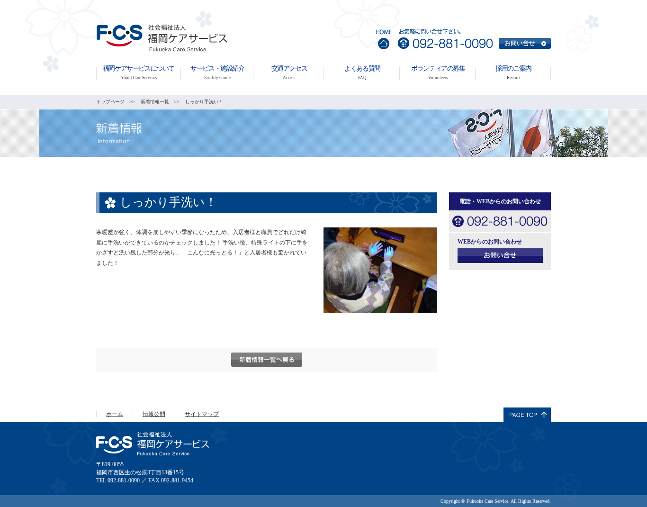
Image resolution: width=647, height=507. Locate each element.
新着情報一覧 (155, 101)
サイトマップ (202, 414)
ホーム (114, 414)
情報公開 (154, 414)
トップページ (110, 101)
